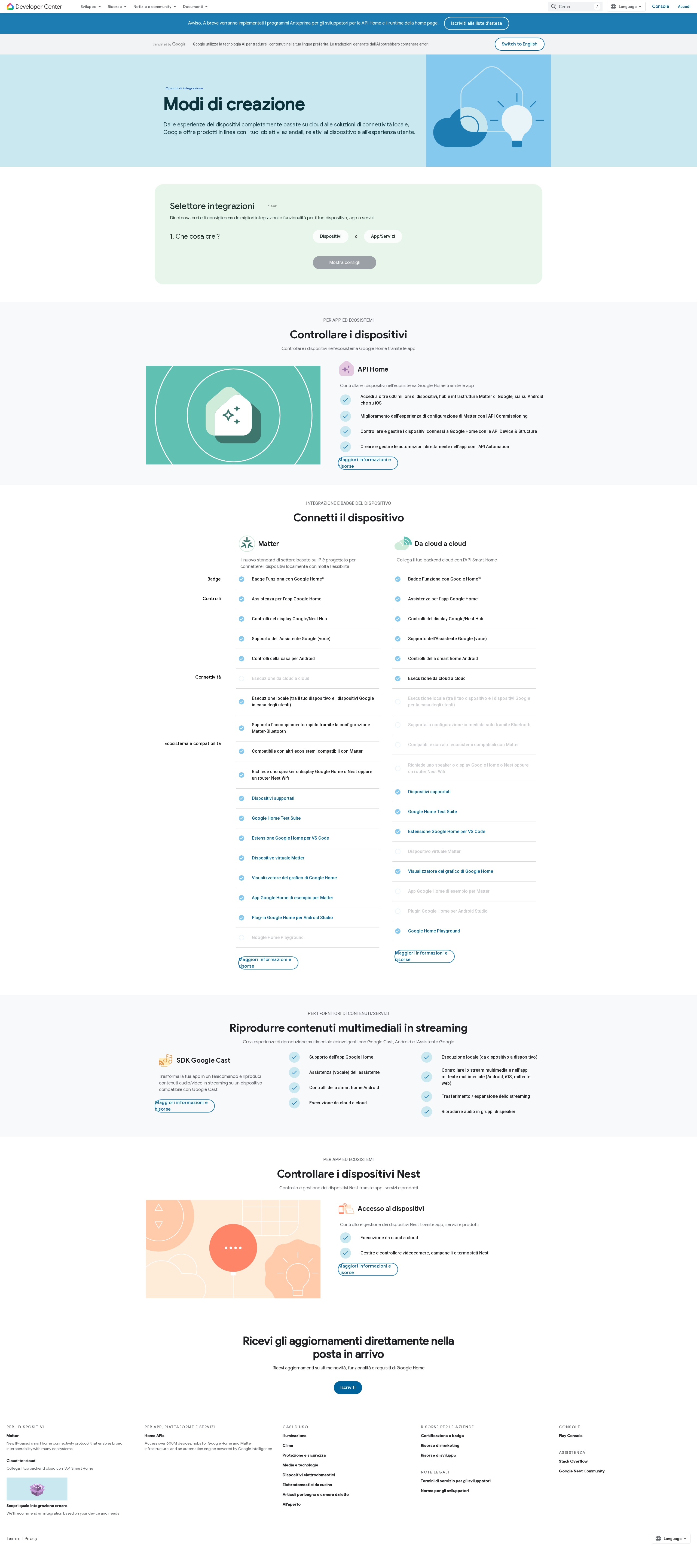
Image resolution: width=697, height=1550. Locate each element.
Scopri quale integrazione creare (37, 1505)
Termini (13, 1538)
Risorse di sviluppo (438, 1455)
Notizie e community (152, 6)
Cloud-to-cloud (21, 1460)
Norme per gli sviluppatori (445, 1490)
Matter (13, 1435)
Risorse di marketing (440, 1445)
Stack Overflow (573, 1461)
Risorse (115, 6)
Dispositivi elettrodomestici (309, 1474)
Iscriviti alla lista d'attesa (476, 23)
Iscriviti (348, 1387)
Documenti (193, 6)
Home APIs (154, 1435)
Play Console (571, 1435)
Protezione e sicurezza (304, 1455)
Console (660, 6)
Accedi (684, 6)
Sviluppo (88, 6)
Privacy (31, 1538)
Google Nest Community (582, 1471)
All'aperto (292, 1504)
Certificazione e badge (442, 1435)
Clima (288, 1445)
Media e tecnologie (300, 1465)
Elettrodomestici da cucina (307, 1484)
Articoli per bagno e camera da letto (316, 1494)
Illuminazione (295, 1435)
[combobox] (575, 6)
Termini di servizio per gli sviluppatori (456, 1480)
